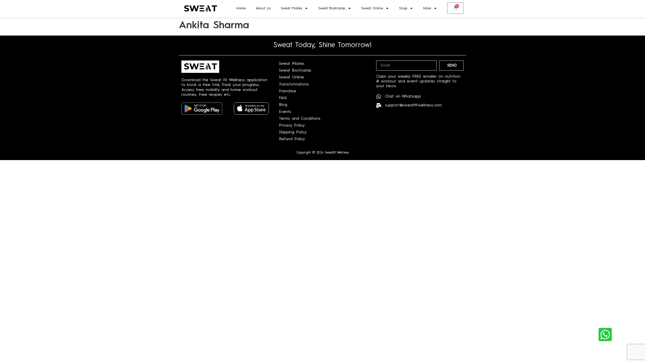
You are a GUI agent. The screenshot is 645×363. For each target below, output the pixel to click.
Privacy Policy (292, 126)
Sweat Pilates (291, 8)
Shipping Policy (293, 132)
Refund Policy (292, 139)
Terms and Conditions (299, 119)
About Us (263, 8)
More (427, 8)
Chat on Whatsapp (403, 97)
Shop (403, 8)
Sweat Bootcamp (331, 8)
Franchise (287, 91)
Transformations (294, 84)
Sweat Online (372, 8)
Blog (283, 105)
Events (285, 112)
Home (241, 8)
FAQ (283, 98)
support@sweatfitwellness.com (413, 105)
